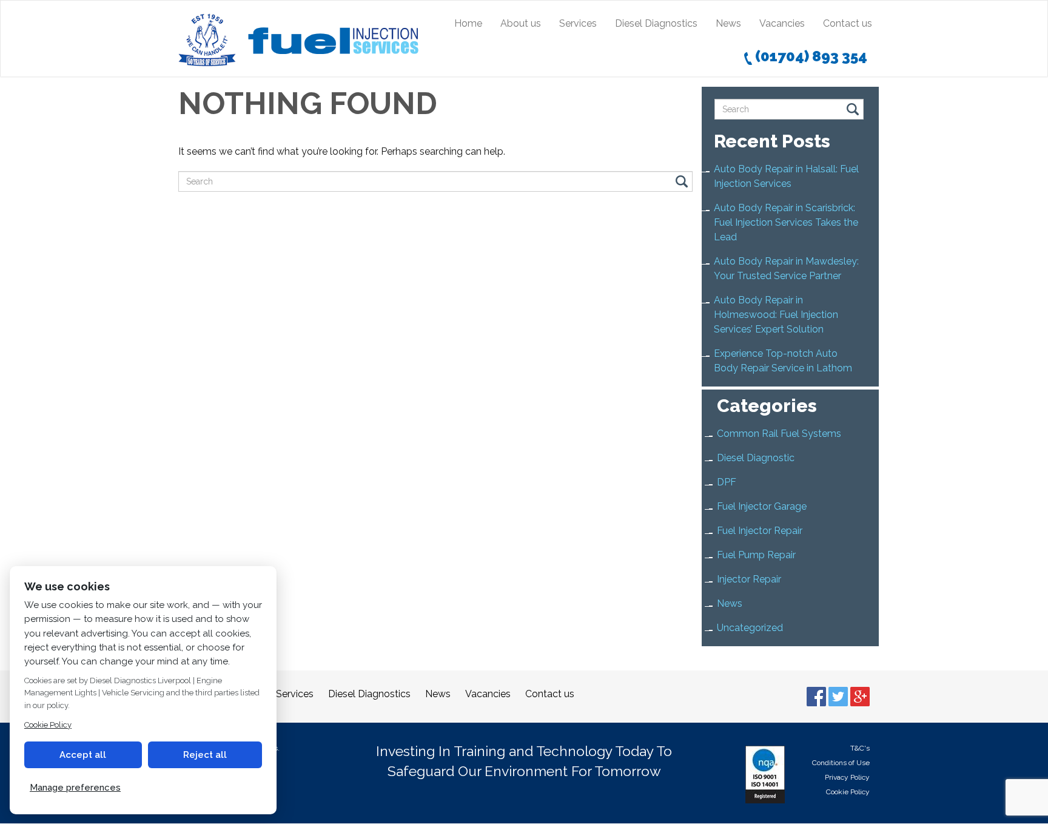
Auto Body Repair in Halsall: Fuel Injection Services (786, 176)
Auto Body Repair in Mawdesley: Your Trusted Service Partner (786, 268)
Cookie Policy (848, 792)
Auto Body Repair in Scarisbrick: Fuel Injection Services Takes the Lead (786, 222)
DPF (726, 482)
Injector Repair (749, 579)
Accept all (82, 754)
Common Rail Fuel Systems (779, 433)
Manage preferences (75, 787)
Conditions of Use (841, 762)
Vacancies (782, 23)
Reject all (205, 754)
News (728, 23)
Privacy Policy (847, 777)
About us (520, 23)
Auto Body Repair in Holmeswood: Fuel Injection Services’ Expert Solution (776, 314)
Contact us (847, 23)
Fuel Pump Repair (756, 555)
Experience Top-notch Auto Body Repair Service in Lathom (783, 361)
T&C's (860, 748)
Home (468, 23)
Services (578, 23)
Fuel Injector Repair (759, 530)
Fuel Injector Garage (762, 506)
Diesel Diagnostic (755, 458)
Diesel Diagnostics (656, 23)
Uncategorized (750, 627)
